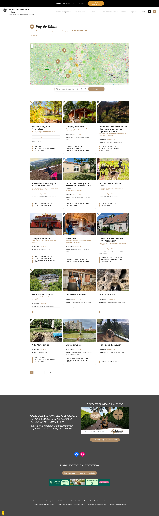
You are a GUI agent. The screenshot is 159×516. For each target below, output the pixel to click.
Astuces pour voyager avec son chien (114, 501)
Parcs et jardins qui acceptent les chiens (44, 261)
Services (123, 12)
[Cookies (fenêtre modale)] (3, 513)
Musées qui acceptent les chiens (77, 310)
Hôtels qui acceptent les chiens (43, 312)
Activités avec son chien (109, 12)
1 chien (69, 146)
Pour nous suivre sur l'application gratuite (79, 473)
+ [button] (31, 45)
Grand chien (37, 146)
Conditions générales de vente (97, 504)
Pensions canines (106, 205)
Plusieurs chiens (39, 150)
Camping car (78, 146)
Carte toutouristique (80, 12)
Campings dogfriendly (74, 148)
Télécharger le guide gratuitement (105, 440)
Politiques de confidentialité (117, 504)
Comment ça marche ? (40, 501)
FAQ (71, 501)
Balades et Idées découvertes (110, 148)
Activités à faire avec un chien (110, 146)
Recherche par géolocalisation (85, 89)
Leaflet (105, 84)
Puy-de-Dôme (43, 137)
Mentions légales (79, 504)
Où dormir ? (93, 12)
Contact (142, 12)
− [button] (31, 47)
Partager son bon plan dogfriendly (43, 504)
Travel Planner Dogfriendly (83, 501)
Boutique (97, 501)
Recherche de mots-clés (57, 89)
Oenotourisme (105, 150)
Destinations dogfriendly (62, 12)
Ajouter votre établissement (58, 501)
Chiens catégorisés (81, 259)
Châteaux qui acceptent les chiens (77, 358)
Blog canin (133, 12)
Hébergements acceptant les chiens (44, 148)
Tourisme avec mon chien (19, 11)
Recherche (96, 89)
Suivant (50, 372)
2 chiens (69, 259)
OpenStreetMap (116, 84)
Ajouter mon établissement (96, 3)
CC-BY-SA (127, 84)
